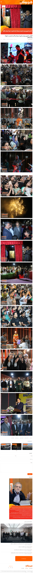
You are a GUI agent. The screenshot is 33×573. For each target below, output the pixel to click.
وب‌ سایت (31, 459)
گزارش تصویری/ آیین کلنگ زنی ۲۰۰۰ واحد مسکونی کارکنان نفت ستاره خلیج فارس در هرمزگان (21, 543)
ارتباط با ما (22, 568)
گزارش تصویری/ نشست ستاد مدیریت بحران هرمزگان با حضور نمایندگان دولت (22, 549)
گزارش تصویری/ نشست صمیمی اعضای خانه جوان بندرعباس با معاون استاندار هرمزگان (22, 541)
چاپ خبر (1, 39)
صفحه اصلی (30, 568)
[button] (1, 1)
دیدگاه (31, 462)
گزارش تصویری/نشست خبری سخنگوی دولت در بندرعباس (25, 546)
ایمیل (31, 455)
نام (15, 455)
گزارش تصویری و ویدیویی (30, 39)
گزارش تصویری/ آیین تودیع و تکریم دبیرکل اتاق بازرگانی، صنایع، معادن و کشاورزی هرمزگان (21, 552)
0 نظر (5, 39)
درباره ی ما (26, 568)
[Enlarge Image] (16, 18)
